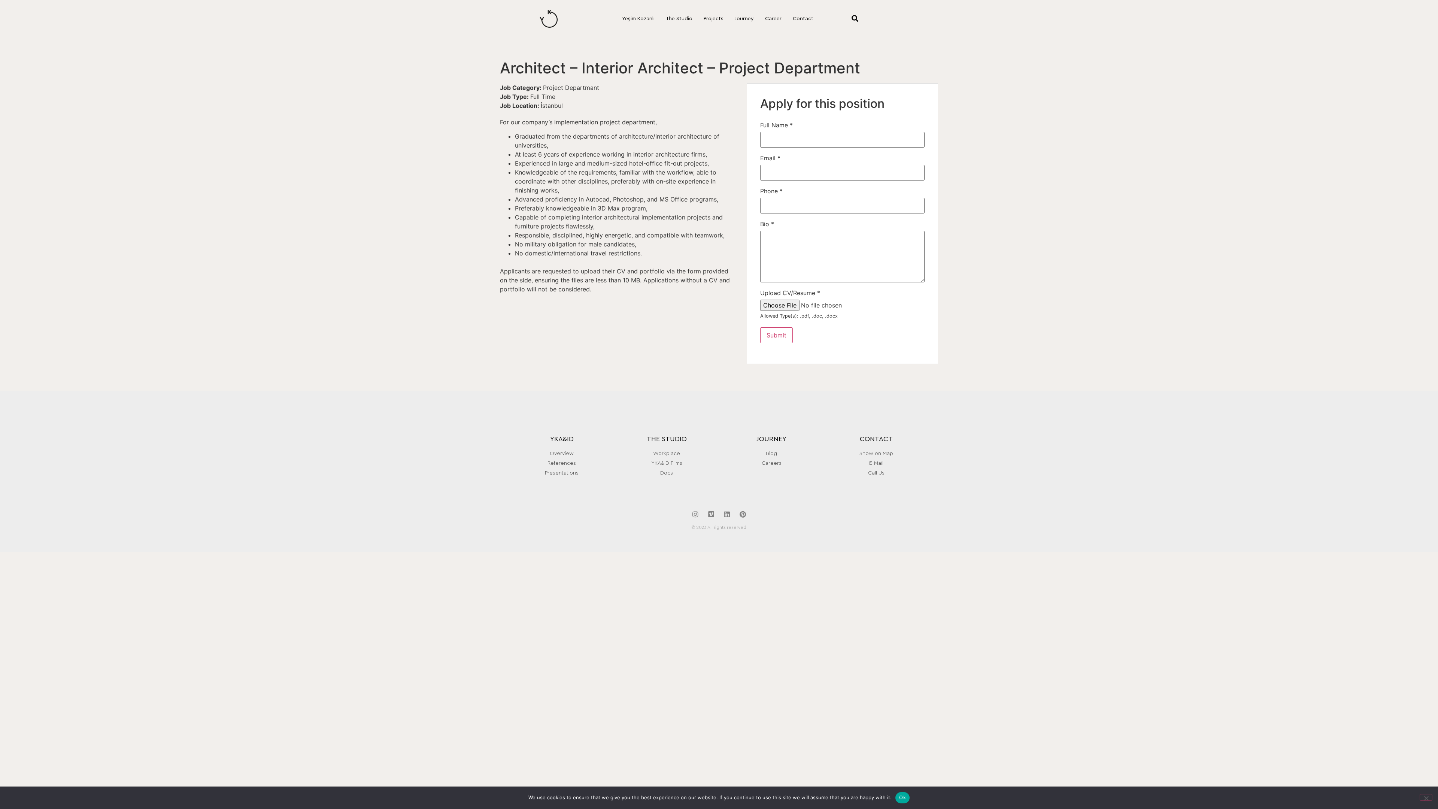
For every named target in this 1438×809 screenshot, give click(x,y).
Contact (803, 18)
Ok (902, 797)
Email (770, 158)
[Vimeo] (711, 514)
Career (773, 18)
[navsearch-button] (845, 18)
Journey (744, 18)
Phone (771, 191)
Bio (767, 224)
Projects (713, 18)
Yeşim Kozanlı (638, 18)
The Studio (679, 18)
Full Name (776, 125)
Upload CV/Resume (790, 293)
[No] (1426, 797)
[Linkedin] (726, 514)
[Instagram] (695, 514)
